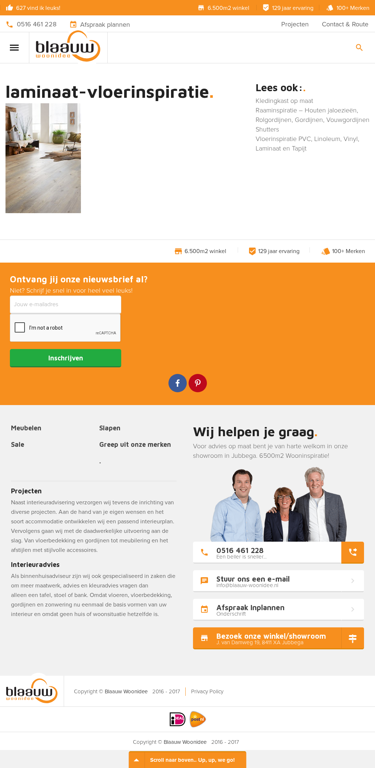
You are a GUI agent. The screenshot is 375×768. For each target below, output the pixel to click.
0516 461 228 (36, 24)
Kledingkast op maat (284, 101)
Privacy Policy (207, 691)
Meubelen (26, 428)
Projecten (295, 24)
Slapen (109, 428)
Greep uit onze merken (135, 444)
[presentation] (65, 328)
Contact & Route (345, 24)
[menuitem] (207, 691)
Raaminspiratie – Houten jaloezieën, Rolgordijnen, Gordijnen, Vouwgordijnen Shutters (313, 119)
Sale (17, 444)
